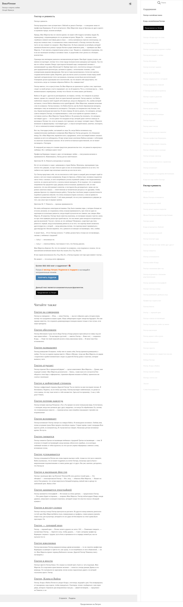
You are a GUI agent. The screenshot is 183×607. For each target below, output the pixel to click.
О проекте (63, 598)
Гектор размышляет (45, 347)
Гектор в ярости (43, 560)
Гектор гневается (44, 436)
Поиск (161, 3)
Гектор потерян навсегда (48, 400)
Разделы (72, 598)
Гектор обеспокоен (45, 329)
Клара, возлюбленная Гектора (154, 21)
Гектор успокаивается (47, 454)
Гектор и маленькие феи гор (50, 472)
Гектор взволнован (45, 543)
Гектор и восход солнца (48, 507)
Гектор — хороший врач (48, 525)
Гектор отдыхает (43, 365)
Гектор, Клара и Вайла (47, 578)
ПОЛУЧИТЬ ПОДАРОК (47, 277)
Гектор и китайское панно (152, 15)
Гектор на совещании (46, 312)
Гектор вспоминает (45, 418)
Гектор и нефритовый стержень (52, 383)
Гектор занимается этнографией (53, 489)
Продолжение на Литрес (154, 28)
